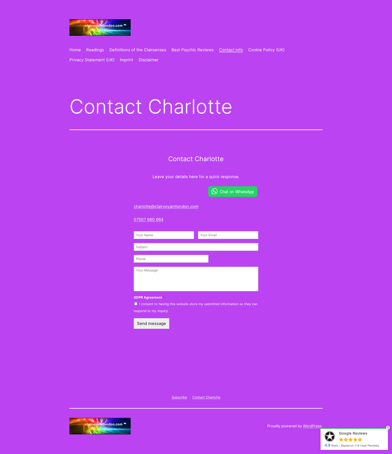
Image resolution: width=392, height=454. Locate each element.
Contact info (231, 49)
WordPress (312, 426)
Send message (151, 323)
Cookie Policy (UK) (266, 49)
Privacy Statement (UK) (92, 59)
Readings (95, 49)
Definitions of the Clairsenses (137, 49)
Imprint (126, 59)
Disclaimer (148, 59)
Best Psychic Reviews (193, 49)
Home (75, 49)
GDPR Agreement (149, 297)
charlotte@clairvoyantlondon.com (166, 206)
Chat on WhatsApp (237, 191)
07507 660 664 (149, 219)
